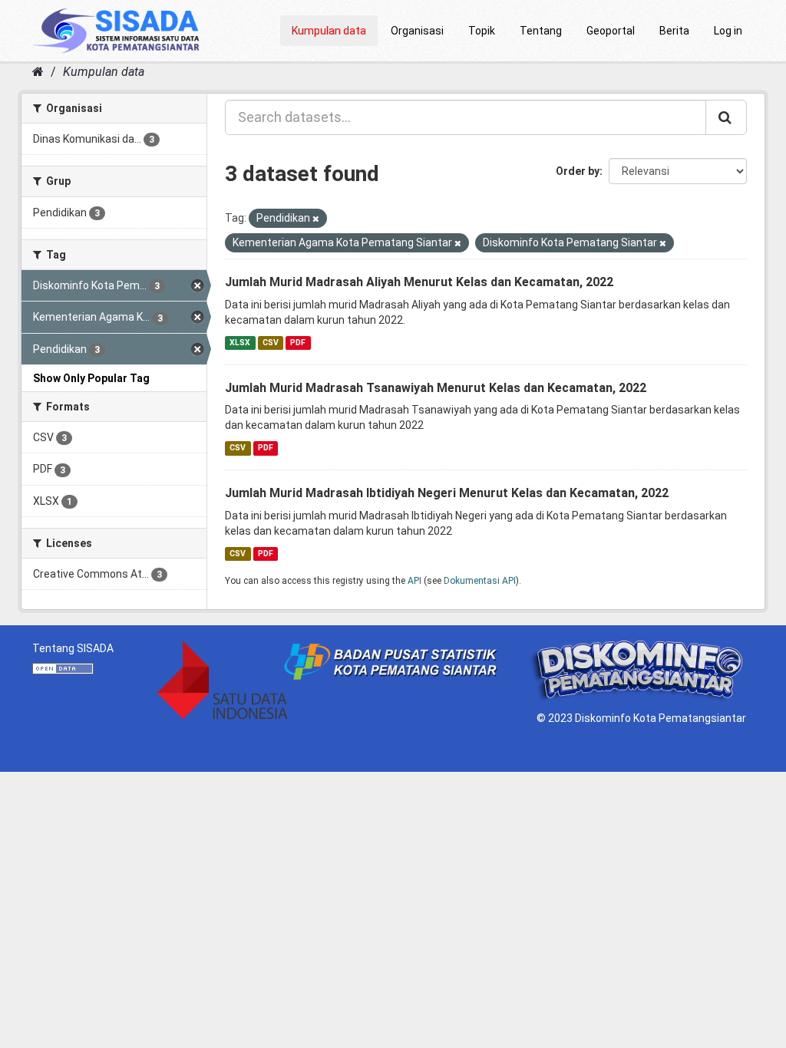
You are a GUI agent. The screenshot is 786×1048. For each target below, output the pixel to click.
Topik (481, 31)
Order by (577, 171)
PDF (297, 343)
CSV (271, 343)
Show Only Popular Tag (91, 378)
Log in (728, 31)
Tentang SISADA (73, 648)
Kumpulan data (329, 31)
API (414, 580)
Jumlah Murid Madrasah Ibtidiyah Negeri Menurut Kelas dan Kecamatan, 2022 (447, 493)
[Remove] (315, 219)
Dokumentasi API (480, 580)
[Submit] (726, 117)
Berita (674, 31)
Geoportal (610, 31)
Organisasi (417, 31)
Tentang (541, 31)
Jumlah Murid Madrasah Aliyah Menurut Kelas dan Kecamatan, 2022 (419, 282)
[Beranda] (38, 71)
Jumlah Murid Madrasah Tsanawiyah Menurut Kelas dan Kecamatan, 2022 (435, 388)
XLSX (240, 343)
